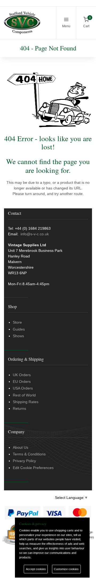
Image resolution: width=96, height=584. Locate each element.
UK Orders (22, 375)
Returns (19, 408)
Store (17, 322)
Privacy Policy (24, 461)
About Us (20, 447)
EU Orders (22, 381)
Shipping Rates (25, 402)
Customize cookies (66, 569)
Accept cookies (36, 569)
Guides (19, 329)
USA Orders (23, 388)
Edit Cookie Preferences (33, 468)
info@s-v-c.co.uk (35, 234)
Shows (18, 336)
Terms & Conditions (29, 454)
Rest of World (24, 395)
